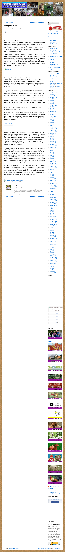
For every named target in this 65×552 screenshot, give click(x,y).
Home (5, 18)
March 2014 (52, 177)
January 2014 (53, 180)
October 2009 (53, 260)
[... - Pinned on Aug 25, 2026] (57, 313)
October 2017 (53, 116)
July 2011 (52, 227)
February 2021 (53, 95)
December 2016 (53, 127)
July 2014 (52, 171)
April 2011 (52, 232)
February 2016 (53, 141)
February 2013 (53, 197)
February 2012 (53, 216)
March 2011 (52, 233)
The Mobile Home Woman (13, 548)
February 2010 (53, 254)
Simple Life (10, 18)
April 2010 (52, 251)
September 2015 (53, 149)
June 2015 (52, 153)
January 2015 (53, 161)
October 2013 (53, 185)
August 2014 (52, 169)
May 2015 (52, 155)
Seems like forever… (54, 48)
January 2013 (53, 199)
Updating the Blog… (54, 64)
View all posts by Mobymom (19, 194)
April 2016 (52, 138)
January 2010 (53, 255)
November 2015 (53, 146)
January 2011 (53, 236)
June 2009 (52, 266)
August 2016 (52, 133)
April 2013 (52, 194)
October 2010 (53, 241)
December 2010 (53, 238)
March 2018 (52, 110)
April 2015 (52, 156)
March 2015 (52, 158)
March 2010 (52, 252)
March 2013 (52, 196)
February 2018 (53, 111)
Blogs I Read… (52, 341)
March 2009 (52, 271)
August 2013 (52, 188)
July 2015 (52, 152)
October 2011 (53, 222)
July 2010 (52, 246)
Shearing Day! (8, 22)
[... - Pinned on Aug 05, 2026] (57, 323)
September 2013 (53, 186)
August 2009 (52, 263)
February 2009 (53, 272)
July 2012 (52, 208)
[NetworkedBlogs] (55, 499)
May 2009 (52, 268)
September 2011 (53, 224)
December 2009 (53, 257)
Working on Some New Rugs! (38, 22)
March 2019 (52, 103)
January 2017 (53, 125)
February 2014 (53, 178)
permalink (19, 181)
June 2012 (52, 210)
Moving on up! (53, 50)
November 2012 (53, 202)
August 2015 (52, 150)
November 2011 (53, 221)
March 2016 (52, 139)
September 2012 (53, 205)
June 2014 (52, 172)
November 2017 (53, 114)
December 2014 (53, 163)
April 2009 (52, 269)
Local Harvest (53, 40)
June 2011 (52, 229)
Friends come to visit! (55, 51)
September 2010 (53, 243)
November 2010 (53, 240)
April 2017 (52, 120)
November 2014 (53, 164)
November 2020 (53, 97)
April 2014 (52, 175)
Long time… (52, 59)
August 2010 (52, 244)
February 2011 (53, 235)
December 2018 (53, 105)
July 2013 (52, 189)
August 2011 (52, 226)
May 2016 (52, 136)
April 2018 (52, 108)
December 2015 (53, 144)
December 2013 (53, 182)
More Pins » (52, 325)
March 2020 (52, 100)
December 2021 (53, 92)
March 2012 (52, 215)
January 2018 (53, 113)
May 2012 (52, 211)
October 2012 (53, 204)
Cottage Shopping (54, 65)
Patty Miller (52, 73)
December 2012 (53, 200)
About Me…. (52, 39)
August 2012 (52, 207)
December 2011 (53, 219)
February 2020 (53, 102)
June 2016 (52, 135)
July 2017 (52, 117)
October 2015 (53, 147)
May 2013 (52, 193)
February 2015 (53, 160)
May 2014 (52, 174)
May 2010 (52, 249)
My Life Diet (52, 42)
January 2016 (53, 142)
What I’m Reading (54, 43)
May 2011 (52, 230)
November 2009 (53, 258)
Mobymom (20, 28)
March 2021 (52, 94)
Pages (50, 36)
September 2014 (53, 167)
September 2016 (53, 131)
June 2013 (52, 191)
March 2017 (52, 122)
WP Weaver (57, 548)
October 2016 (53, 130)
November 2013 (53, 183)
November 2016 (53, 128)
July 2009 (52, 265)
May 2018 (52, 106)
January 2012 (53, 218)
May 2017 (52, 119)
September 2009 (53, 262)
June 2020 (52, 99)
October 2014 (53, 166)
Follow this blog (55, 501)
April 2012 (52, 213)
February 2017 (53, 124)
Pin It (23, 180)
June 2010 (52, 247)
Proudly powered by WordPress (43, 548)
